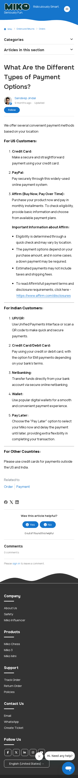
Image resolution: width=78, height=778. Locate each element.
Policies (9, 692)
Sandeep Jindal (25, 98)
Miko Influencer (14, 620)
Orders (42, 28)
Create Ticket (13, 728)
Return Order (13, 686)
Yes (32, 524)
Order (8, 486)
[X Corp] (11, 502)
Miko (10, 29)
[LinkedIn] (17, 502)
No (50, 524)
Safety (8, 614)
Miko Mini (10, 656)
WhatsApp (11, 722)
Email (7, 716)
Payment (23, 486)
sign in (16, 563)
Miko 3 (8, 650)
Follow (12, 110)
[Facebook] (6, 502)
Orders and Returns (25, 28)
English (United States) (25, 763)
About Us (10, 608)
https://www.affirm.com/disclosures (44, 295)
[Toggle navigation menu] (67, 9)
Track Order (12, 680)
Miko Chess (12, 644)
